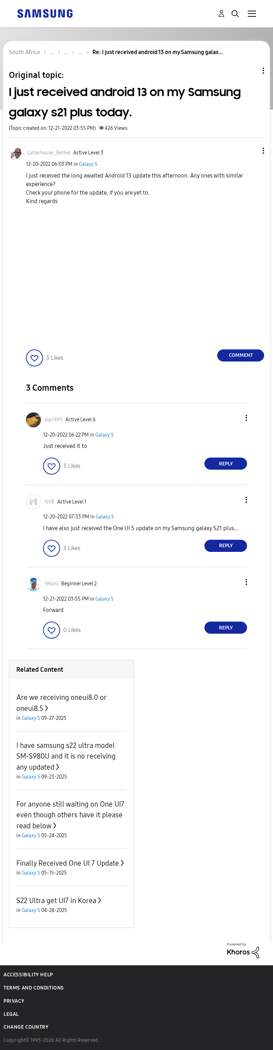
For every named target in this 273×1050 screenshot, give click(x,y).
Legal (11, 1014)
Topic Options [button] (251, 70)
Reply (226, 464)
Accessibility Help (28, 975)
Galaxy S (88, 164)
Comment (241, 355)
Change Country (26, 1027)
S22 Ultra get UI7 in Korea (56, 900)
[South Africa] (45, 13)
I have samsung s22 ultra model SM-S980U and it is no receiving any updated (66, 756)
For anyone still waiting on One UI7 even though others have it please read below (70, 815)
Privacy (14, 1001)
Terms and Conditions (34, 988)
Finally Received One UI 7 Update (67, 863)
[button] (251, 150)
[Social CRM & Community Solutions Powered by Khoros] (243, 950)
